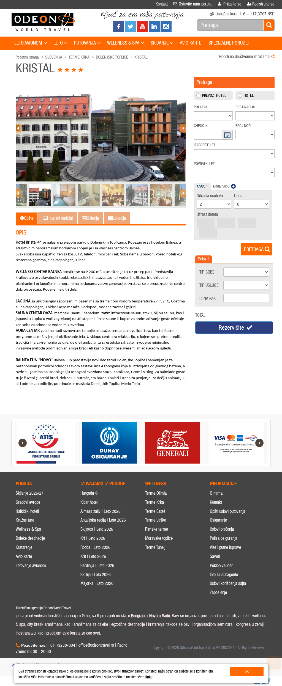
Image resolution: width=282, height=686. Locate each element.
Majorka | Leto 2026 (96, 583)
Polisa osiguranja (223, 538)
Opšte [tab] (28, 218)
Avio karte (24, 556)
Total (200, 315)
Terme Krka (154, 502)
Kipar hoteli (89, 502)
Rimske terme (156, 529)
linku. (149, 677)
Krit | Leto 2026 (93, 556)
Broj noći (243, 125)
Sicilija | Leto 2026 (95, 574)
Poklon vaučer (221, 565)
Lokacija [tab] (119, 218)
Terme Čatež (155, 511)
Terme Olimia (156, 493)
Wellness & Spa (28, 529)
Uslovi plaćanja (222, 529)
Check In (201, 125)
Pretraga (254, 249)
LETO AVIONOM (28, 43)
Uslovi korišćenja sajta (228, 583)
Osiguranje (218, 520)
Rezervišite (231, 327)
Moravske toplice (159, 538)
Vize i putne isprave (225, 547)
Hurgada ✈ (89, 493)
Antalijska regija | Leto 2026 (103, 520)
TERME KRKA (79, 57)
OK (247, 671)
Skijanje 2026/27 (30, 493)
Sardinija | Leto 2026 (97, 565)
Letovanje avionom (31, 565)
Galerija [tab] (93, 218)
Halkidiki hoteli (27, 511)
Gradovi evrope (28, 502)
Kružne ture (25, 520)
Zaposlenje (218, 592)
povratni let (204, 163)
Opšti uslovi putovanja (227, 511)
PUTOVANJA (85, 43)
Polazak (200, 107)
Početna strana (27, 57)
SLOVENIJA (53, 57)
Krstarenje (24, 547)
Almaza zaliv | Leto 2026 (100, 511)
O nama (216, 493)
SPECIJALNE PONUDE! (228, 43)
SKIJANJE (160, 43)
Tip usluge (208, 285)
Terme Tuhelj (155, 547)
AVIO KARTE (190, 43)
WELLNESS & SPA (123, 43)
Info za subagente (224, 574)
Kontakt (216, 502)
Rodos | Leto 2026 (95, 547)
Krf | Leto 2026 (92, 538)
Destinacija (245, 107)
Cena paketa (210, 298)
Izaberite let (204, 145)
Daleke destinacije (30, 538)
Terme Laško (155, 520)
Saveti (215, 556)
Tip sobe (206, 272)
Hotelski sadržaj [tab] (60, 218)
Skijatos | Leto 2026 (96, 529)
